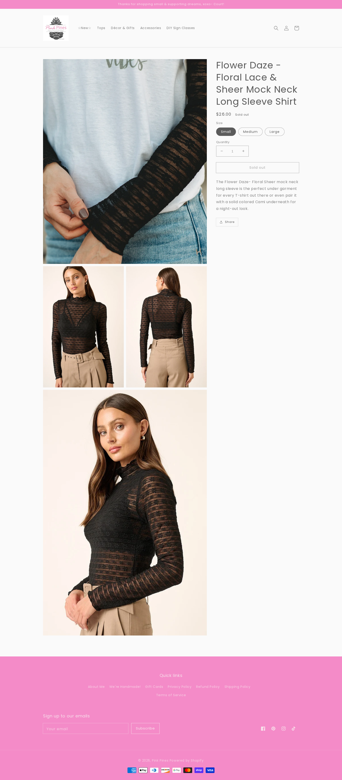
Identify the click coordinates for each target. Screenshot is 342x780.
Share (230, 222)
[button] (276, 28)
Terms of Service (171, 695)
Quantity (222, 142)
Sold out (257, 167)
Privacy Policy (179, 686)
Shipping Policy (238, 686)
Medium (250, 131)
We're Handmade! (125, 686)
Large (275, 131)
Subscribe (145, 728)
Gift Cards (154, 686)
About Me (96, 686)
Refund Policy (208, 686)
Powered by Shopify (187, 760)
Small (226, 131)
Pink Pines (160, 760)
